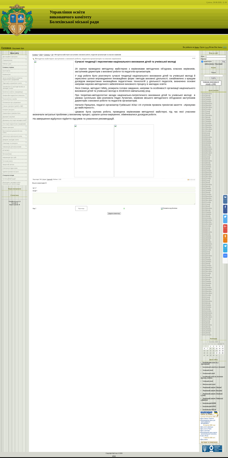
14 (207, 351)
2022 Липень (206, 239)
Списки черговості (211, 82)
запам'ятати (207, 61)
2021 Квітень (206, 210)
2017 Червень (206, 121)
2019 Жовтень (207, 174)
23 (213, 353)
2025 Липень (206, 309)
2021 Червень (206, 214)
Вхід (22, 48)
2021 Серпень (206, 218)
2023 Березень (207, 255)
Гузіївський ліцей (208, 381)
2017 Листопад (207, 129)
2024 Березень (207, 277)
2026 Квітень (206, 326)
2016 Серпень (206, 101)
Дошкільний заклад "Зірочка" (212, 387)
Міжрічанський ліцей (209, 384)
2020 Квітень (206, 186)
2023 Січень (206, 251)
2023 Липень (206, 263)
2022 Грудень (206, 249)
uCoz (114, 456)
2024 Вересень (207, 289)
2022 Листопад (207, 247)
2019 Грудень (206, 178)
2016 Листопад (207, 107)
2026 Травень (206, 328)
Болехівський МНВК (209, 403)
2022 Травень (206, 236)
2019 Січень (206, 156)
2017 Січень (206, 111)
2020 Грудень (206, 202)
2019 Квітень (206, 162)
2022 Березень (207, 232)
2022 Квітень (206, 234)
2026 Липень (206, 332)
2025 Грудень (206, 319)
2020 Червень (206, 190)
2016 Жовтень (207, 105)
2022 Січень (206, 228)
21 (207, 353)
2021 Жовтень (207, 222)
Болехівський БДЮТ (209, 406)
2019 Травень (206, 164)
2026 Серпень (206, 334)
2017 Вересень (207, 125)
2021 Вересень (207, 220)
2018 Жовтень (207, 151)
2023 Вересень (207, 267)
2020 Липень (206, 192)
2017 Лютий (206, 113)
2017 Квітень (206, 117)
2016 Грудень (206, 109)
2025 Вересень (207, 313)
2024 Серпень (206, 287)
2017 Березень (207, 115)
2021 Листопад (207, 224)
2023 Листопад (207, 271)
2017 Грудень (206, 131)
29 (52, 54)
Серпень (47, 54)
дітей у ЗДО (211, 84)
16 (213, 351)
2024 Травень (206, 281)
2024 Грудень (206, 295)
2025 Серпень (206, 311)
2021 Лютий (206, 206)
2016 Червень (206, 99)
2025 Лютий (206, 299)
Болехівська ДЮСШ (209, 409)
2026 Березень (207, 324)
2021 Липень (206, 216)
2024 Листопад (207, 293)
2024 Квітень (206, 279)
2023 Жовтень (207, 269)
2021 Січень (206, 204)
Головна (6, 48)
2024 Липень (206, 285)
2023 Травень (206, 259)
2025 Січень (206, 297)
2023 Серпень (206, 265)
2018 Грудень (206, 154)
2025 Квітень (206, 303)
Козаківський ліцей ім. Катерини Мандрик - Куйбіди (212, 377)
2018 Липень (206, 145)
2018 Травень (206, 141)
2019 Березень (207, 160)
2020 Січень (206, 180)
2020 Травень (206, 188)
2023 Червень (206, 261)
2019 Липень (206, 168)
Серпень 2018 (213, 342)
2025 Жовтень (207, 315)
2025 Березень (207, 301)
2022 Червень (206, 237)
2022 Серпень (206, 241)
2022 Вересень (207, 243)
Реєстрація (16, 48)
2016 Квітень (206, 95)
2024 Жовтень (207, 291)
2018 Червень (206, 143)
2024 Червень (206, 283)
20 (204, 353)
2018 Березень (207, 137)
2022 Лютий (206, 230)
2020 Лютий (206, 182)
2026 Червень (206, 330)
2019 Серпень (206, 170)
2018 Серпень (206, 147)
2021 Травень (206, 212)
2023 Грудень (206, 273)
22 (210, 353)
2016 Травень (206, 97)
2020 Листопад (207, 200)
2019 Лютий (206, 158)
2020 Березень (207, 184)
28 (207, 355)
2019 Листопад (207, 176)
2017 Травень (206, 119)
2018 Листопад (207, 153)
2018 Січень (206, 133)
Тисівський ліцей (208, 370)
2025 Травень (206, 305)
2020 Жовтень (207, 198)
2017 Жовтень (207, 127)
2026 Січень (206, 320)
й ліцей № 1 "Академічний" (209, 363)
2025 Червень (206, 307)
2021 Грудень (206, 226)
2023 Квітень (206, 257)
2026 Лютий (206, 322)
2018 (40, 54)
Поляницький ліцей (209, 373)
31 (216, 355)
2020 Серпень (206, 194)
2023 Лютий (206, 253)
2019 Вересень (207, 172)
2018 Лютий (206, 135)
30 (213, 355)
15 (210, 351)
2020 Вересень (207, 196)
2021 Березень (207, 208)
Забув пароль (209, 64)
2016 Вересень (207, 103)
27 (204, 355)
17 (216, 351)
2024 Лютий (206, 275)
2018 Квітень (206, 139)
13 (204, 351)
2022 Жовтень (207, 245)
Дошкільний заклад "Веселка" (212, 390)
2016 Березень (207, 93)
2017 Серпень (206, 123)
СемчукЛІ (49, 179)
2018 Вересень (207, 149)
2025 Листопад (207, 317)
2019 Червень (206, 166)
